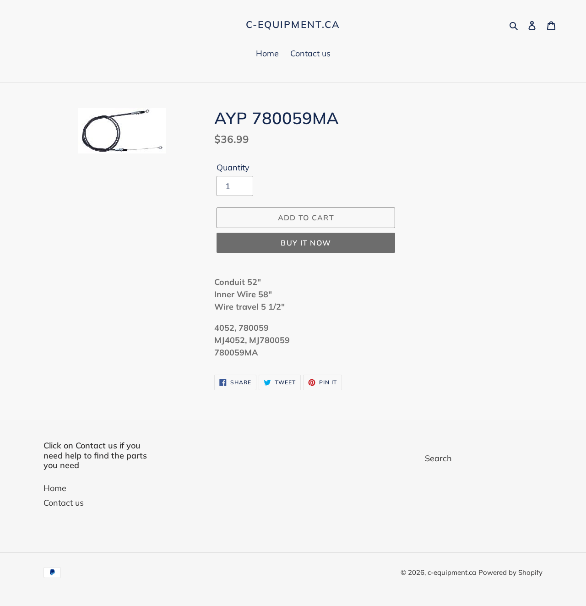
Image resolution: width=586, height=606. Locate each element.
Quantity (233, 167)
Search (438, 458)
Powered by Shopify (510, 572)
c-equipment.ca (293, 24)
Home (54, 488)
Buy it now (306, 242)
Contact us (63, 502)
